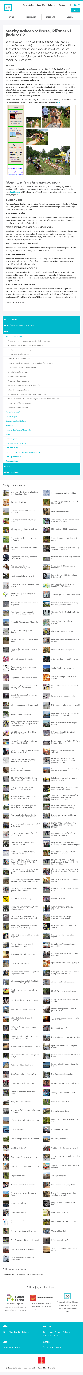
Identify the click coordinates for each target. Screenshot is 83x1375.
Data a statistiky (12, 448)
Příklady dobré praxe (13, 456)
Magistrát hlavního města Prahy (19, 1368)
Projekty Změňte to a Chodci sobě (18, 430)
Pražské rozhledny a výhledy (18, 408)
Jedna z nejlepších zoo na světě (19, 403)
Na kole (7, 466)
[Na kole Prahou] (67, 1296)
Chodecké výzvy (11, 416)
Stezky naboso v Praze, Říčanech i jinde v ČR (24, 385)
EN (70, 5)
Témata (17, 1347)
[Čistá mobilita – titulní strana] (8, 7)
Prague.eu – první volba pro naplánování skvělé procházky (29, 341)
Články (5, 1332)
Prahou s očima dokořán (17, 376)
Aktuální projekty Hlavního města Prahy (19, 325)
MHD (5, 1342)
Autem (46, 1342)
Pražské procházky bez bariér (18, 381)
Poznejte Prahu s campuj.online (19, 359)
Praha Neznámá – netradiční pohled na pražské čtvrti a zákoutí (31, 363)
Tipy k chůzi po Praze (14, 336)
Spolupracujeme (12, 461)
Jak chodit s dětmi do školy (16, 421)
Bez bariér (10, 425)
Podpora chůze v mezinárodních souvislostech (23, 452)
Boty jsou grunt (12, 439)
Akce (11, 1332)
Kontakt (62, 5)
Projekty (17, 1332)
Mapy (8, 434)
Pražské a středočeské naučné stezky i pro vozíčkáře (27, 394)
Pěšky (6, 331)
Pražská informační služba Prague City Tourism (25, 345)
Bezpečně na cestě (13, 412)
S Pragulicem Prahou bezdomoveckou (22, 367)
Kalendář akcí (28, 5)
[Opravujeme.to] (41, 1298)
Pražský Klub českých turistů (18, 354)
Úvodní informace (10, 319)
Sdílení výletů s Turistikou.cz (18, 372)
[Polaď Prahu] (15, 1297)
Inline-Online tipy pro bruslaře (19, 390)
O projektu (41, 5)
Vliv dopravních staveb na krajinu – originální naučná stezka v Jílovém (33, 399)
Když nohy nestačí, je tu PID (16, 443)
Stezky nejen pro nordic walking (19, 350)
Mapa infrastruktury (50, 1335)
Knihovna (52, 5)
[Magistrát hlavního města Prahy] (41, 1360)
